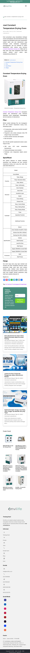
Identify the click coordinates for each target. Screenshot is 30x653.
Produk (4, 540)
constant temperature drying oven (11, 48)
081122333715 (6, 592)
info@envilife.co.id (7, 571)
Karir (4, 561)
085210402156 (6, 587)
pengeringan (23, 284)
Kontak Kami (6, 550)
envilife (7, 31)
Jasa (4, 545)
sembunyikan (12, 60)
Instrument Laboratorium (17, 342)
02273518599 (6, 576)
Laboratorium (7, 343)
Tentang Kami (6, 535)
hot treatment (8, 284)
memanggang (16, 284)
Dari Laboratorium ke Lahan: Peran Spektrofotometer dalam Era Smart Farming (14, 337)
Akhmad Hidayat (11, 340)
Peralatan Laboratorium (17, 343)
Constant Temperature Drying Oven (12, 111)
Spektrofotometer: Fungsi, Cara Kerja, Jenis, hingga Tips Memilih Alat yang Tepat (14, 411)
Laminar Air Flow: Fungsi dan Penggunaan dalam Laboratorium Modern (13, 375)
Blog (4, 556)
